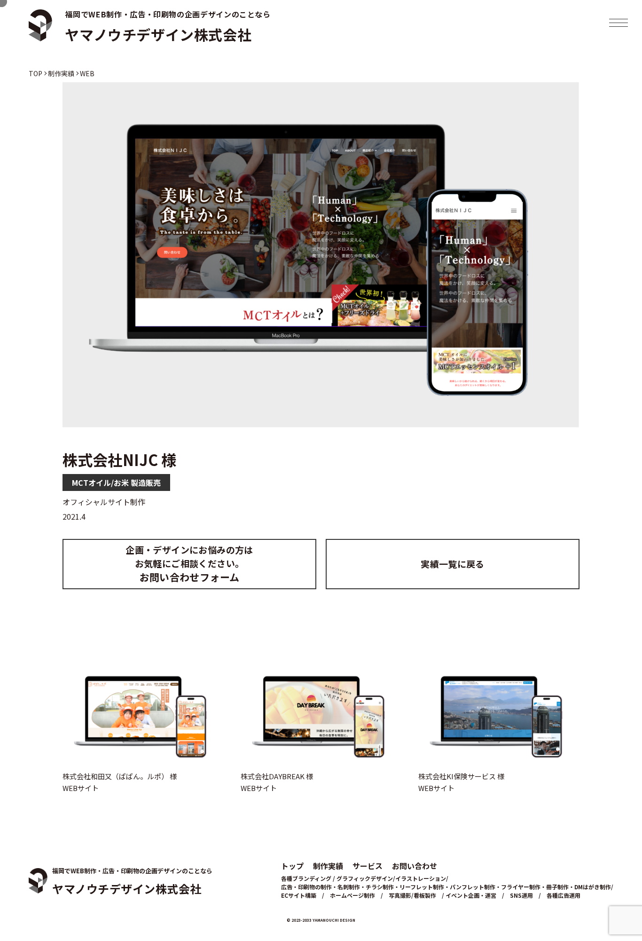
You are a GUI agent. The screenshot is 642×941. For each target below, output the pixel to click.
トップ (292, 865)
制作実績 (61, 73)
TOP (35, 73)
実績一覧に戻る (453, 563)
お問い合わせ (414, 865)
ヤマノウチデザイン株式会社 (158, 34)
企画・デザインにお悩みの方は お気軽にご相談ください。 (189, 563)
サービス (367, 865)
